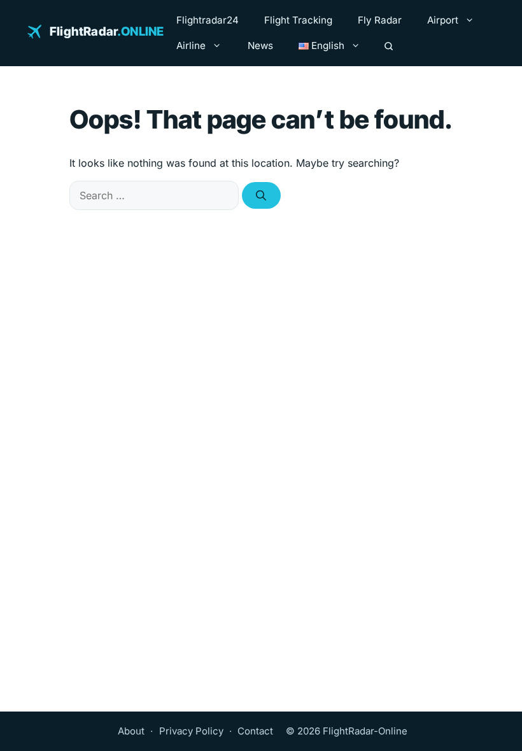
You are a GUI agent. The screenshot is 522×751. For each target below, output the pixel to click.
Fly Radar (380, 20)
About (131, 731)
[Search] (388, 46)
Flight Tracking (298, 20)
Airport (442, 20)
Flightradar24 (207, 20)
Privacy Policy (191, 731)
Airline (191, 45)
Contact (255, 731)
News (260, 45)
